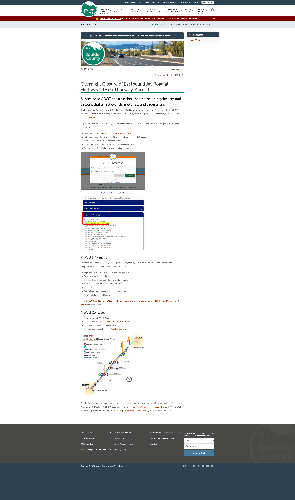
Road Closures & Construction (161, 433)
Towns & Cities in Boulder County (162, 438)
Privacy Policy (120, 450)
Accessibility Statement (124, 433)
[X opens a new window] (198, 466)
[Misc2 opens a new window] (212, 466)
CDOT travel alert (88, 117)
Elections (155, 2)
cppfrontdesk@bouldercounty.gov (136, 410)
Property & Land (135, 10)
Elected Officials (87, 433)
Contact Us (119, 438)
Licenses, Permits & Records (200, 11)
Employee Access (87, 438)
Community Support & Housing (104, 11)
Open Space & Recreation (119, 10)
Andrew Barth (161, 75)
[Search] (212, 10)
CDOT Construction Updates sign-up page (111, 133)
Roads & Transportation (152, 10)
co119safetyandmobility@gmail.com (111, 321)
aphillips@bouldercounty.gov (115, 329)
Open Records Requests (124, 444)
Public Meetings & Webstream (92, 450)
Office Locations (87, 444)
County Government (169, 2)
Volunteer (153, 444)
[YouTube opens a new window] (203, 466)
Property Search (130, 2)
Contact (196, 2)
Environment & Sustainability (173, 10)
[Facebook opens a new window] (184, 466)
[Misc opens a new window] (207, 466)
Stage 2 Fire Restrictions (110, 18)
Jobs (140, 2)
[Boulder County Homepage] (89, 9)
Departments (185, 2)
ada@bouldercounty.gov (148, 407)
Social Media (195, 40)
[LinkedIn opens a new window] (193, 466)
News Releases (196, 35)
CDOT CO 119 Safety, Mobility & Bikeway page (108, 301)
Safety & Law (188, 10)
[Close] (214, 18)
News (147, 2)
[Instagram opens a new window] (189, 466)
